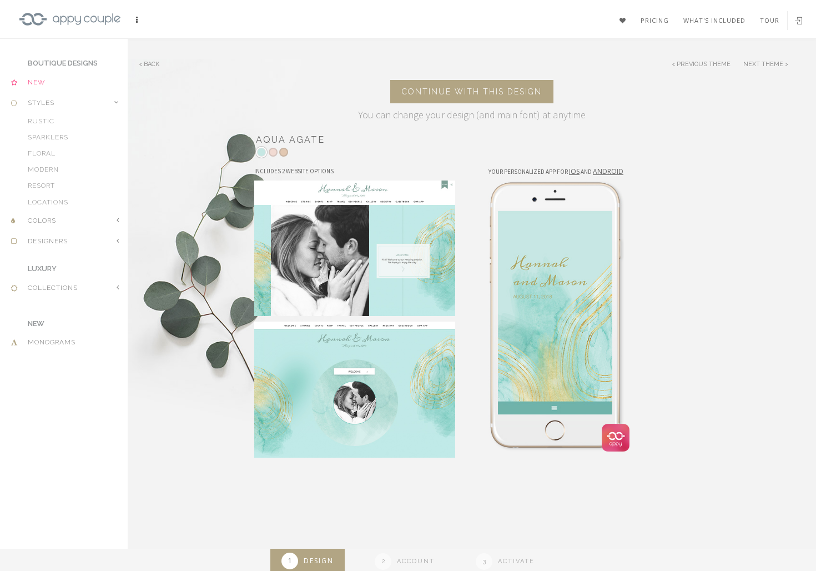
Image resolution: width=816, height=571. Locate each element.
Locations (53, 220)
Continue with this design (472, 91)
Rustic (44, 127)
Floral (45, 164)
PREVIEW (358, 242)
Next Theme (764, 64)
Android (608, 171)
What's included (714, 20)
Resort (46, 201)
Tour (769, 20)
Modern (48, 183)
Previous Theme (704, 64)
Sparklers (53, 146)
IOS (574, 171)
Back (151, 64)
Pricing (655, 20)
